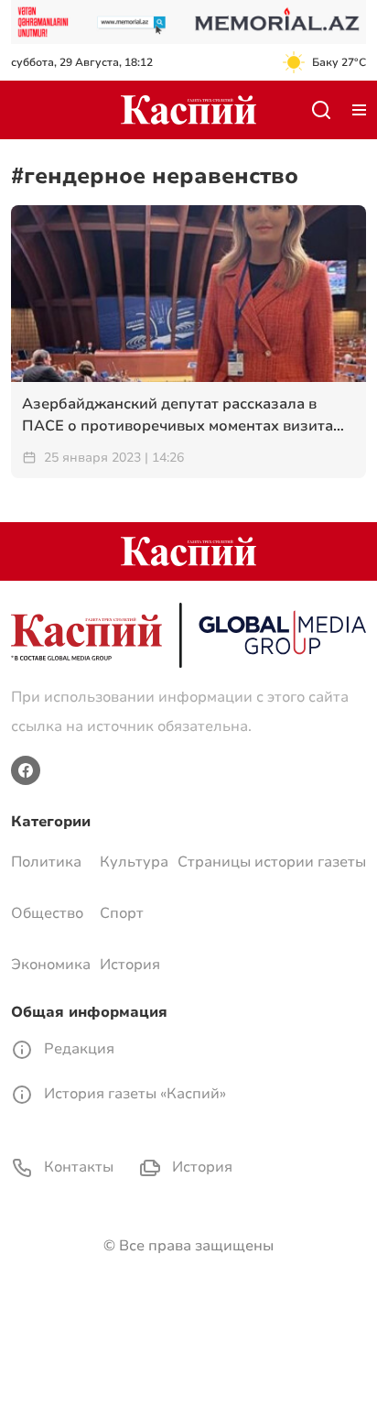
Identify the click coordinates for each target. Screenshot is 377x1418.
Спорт (122, 913)
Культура (134, 862)
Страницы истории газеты (272, 862)
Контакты (76, 1167)
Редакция (77, 1049)
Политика (46, 862)
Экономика (51, 964)
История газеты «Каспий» (133, 1094)
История (130, 964)
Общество (47, 913)
